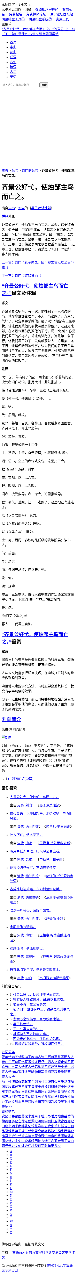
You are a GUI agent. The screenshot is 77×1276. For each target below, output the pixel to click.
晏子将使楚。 (23, 1024)
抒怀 (41, 1062)
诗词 (13, 67)
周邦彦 (52, 1101)
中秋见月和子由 (50, 859)
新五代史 (47, 1126)
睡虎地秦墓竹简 (62, 1116)
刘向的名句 (30, 170)
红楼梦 (33, 1146)
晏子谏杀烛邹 (41, 208)
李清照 (33, 1086)
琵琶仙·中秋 (54, 919)
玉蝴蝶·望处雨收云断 (54, 843)
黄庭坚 (62, 1091)
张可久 (52, 1081)
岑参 (60, 1101)
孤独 (21, 1072)
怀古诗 (29, 1067)
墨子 (64, 1141)
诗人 (22, 1252)
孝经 (31, 1141)
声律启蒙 (31, 1136)
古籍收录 (8, 1111)
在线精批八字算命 (60, 1265)
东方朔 (43, 1101)
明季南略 (18, 1126)
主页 (5, 170)
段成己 (13, 1086)
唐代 (20, 978)
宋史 (18, 1141)
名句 (13, 62)
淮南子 (36, 1116)
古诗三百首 (46, 1057)
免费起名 (15, 14)
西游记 (69, 1131)
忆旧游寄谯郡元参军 (54, 978)
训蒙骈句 (44, 1146)
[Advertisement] (38, 127)
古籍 (13, 72)
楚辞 (21, 1057)
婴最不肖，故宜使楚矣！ (31, 1004)
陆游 (57, 1086)
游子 (28, 1057)
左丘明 (10, 1096)
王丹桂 (43, 1086)
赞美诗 (6, 1057)
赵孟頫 (13, 1101)
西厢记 (69, 1121)
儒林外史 (8, 1141)
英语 (13, 77)
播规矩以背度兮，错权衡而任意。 (39, 1044)
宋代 (20, 843)
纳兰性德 (32, 826)
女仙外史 (21, 1146)
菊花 (67, 1062)
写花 (57, 1057)
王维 (60, 1081)
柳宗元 (33, 1091)
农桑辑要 (8, 1116)
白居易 (43, 1091)
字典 (13, 47)
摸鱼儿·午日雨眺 (58, 826)
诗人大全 (8, 1077)
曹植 (67, 1096)
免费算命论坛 (36, 14)
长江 (34, 1062)
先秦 (11, 208)
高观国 (30, 956)
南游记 (43, 1136)
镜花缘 (36, 1126)
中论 (24, 1141)
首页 (13, 42)
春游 (34, 1057)
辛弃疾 (46, 1096)
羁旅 (37, 1067)
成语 (13, 57)
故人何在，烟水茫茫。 (26, 835)
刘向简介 (11, 719)
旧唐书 (6, 1126)
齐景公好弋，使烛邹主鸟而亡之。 (34, 797)
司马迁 (23, 1091)
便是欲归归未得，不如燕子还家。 (34, 868)
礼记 (28, 1126)
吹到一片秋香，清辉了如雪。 (31, 910)
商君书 (6, 1136)
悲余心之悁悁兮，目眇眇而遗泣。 (37, 1019)
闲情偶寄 (67, 1136)
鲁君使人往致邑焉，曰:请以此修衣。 (40, 999)
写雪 (44, 1072)
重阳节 (66, 1072)
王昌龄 (23, 1101)
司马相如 (57, 1096)
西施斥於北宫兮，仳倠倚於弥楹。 (37, 1039)
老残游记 (31, 1121)
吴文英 (20, 1096)
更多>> (7, 1106)
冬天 (28, 1072)
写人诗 (20, 1067)
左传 (21, 1121)
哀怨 (57, 1072)
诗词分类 (8, 1052)
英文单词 (64, 1252)
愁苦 (57, 1067)
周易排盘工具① (13, 19)
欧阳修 (33, 1101)
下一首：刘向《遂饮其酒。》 (22, 275)
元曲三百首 (10, 1062)
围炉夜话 (41, 1141)
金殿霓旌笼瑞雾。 (23, 927)
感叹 (51, 1067)
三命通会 (54, 1141)
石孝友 (23, 1086)
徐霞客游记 (10, 1121)
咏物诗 (36, 1072)
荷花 (44, 1067)
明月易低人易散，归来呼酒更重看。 (36, 851)
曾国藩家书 (23, 1116)
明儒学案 (44, 1121)
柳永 (28, 843)
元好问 (52, 1091)
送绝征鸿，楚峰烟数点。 (28, 948)
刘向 (21, 208)
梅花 (51, 1072)
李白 (28, 978)
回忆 (21, 1062)
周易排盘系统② (40, 19)
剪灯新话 (60, 1126)
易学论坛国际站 (61, 14)
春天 (14, 1057)
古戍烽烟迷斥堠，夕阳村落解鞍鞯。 (36, 889)
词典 (13, 52)
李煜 (8, 1091)
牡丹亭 (46, 1116)
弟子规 (20, 1131)
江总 (37, 1096)
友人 (70, 1057)
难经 (11, 1131)
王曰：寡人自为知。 (28, 1029)
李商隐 (29, 1096)
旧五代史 (57, 1121)
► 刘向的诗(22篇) (20, 778)
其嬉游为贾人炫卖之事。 (31, 1034)
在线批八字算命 (46, 9)
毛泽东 (69, 1101)
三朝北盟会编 (34, 1131)
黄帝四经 (54, 1136)
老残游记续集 (54, 1131)
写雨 (64, 1057)
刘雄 (51, 1086)
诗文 (35, 1252)
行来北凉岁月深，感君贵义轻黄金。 (36, 970)
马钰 (67, 1081)
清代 (20, 826)
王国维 (66, 1086)
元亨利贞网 (10, 1270)
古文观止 (57, 1062)
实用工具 (62, 19)
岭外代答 (18, 1136)
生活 (47, 1062)
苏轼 (28, 859)
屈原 (14, 1091)
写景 (28, 1062)
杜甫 (44, 1081)
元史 (11, 1146)
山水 (11, 1067)
